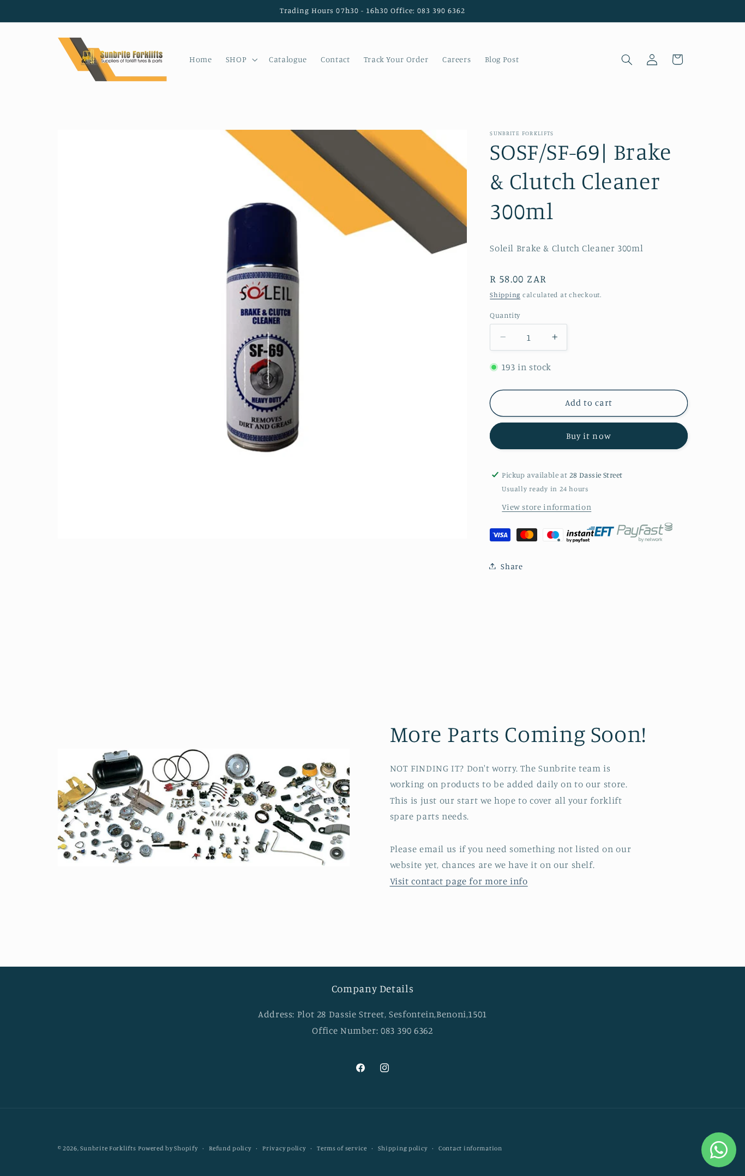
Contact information (470, 1148)
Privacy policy (283, 1148)
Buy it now (588, 435)
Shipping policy (402, 1148)
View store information (546, 506)
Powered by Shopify (167, 1148)
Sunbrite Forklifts (108, 1148)
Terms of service (342, 1148)
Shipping (505, 294)
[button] (240, 59)
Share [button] (511, 565)
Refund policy (230, 1148)
